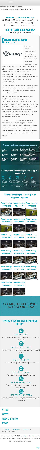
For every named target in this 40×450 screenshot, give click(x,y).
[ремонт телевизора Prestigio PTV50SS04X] (31, 275)
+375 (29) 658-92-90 (20, 30)
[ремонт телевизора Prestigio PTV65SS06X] (19, 291)
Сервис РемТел (29, 436)
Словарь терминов (10, 419)
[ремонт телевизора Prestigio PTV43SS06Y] (19, 275)
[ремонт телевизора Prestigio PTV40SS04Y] (31, 260)
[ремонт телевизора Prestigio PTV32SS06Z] (31, 244)
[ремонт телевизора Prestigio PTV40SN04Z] (19, 260)
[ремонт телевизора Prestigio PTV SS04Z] (31, 212)
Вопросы (5, 414)
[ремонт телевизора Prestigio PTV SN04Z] (6, 212)
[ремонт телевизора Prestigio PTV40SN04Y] (6, 260)
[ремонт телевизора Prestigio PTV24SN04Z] (6, 228)
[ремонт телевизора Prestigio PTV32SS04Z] (19, 244)
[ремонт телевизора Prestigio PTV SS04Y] (19, 212)
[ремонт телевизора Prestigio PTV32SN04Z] (6, 244)
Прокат (5, 423)
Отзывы (5, 410)
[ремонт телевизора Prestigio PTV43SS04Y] (6, 275)
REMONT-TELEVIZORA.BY (20, 17)
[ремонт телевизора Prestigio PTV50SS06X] (6, 291)
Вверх (38, 448)
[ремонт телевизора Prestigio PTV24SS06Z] (19, 228)
